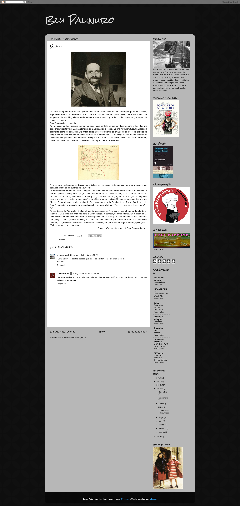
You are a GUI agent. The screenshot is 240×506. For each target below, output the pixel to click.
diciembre (163, 392)
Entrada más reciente (62, 331)
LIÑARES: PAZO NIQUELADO (161, 345)
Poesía (62, 240)
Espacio (161, 407)
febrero (162, 428)
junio (161, 404)
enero (161, 432)
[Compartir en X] (95, 235)
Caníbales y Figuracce (163, 412)
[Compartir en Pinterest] (100, 235)
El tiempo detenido (158, 318)
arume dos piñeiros (159, 340)
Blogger (153, 499)
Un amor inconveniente (159, 281)
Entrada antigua (137, 331)
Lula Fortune (63, 274)
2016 (158, 385)
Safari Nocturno (158, 304)
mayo (161, 417)
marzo (162, 425)
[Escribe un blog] (92, 235)
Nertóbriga (158, 321)
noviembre (163, 398)
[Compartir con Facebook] (97, 235)
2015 (158, 389)
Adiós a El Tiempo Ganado (160, 359)
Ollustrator (125, 499)
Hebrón (157, 333)
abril (161, 421)
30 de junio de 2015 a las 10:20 (84, 255)
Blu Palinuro (79, 20)
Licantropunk (63, 255)
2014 (158, 437)
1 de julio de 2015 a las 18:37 (86, 274)
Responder (61, 265)
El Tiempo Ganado (158, 354)
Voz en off (158, 278)
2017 (158, 381)
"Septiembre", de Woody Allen (161, 295)
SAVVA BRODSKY (158, 308)
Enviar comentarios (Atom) (74, 337)
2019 (158, 378)
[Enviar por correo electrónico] (89, 235)
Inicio (102, 331)
